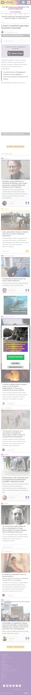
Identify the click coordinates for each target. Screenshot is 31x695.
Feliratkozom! (15, 357)
